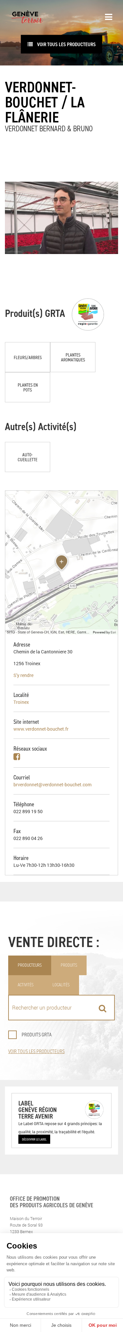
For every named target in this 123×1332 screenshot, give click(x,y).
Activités (25, 985)
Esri (113, 632)
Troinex (21, 702)
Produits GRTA (36, 1034)
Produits (69, 965)
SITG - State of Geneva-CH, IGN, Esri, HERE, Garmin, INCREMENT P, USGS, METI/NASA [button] (49, 632)
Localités (61, 985)
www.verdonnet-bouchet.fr (41, 729)
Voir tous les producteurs (36, 1051)
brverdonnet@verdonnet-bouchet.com (52, 784)
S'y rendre (23, 675)
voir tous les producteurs (66, 44)
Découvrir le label (34, 1139)
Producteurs (30, 965)
